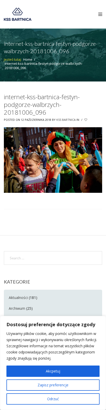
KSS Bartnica (66, 120)
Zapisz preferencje (53, 384)
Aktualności (18, 297)
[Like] (86, 119)
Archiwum (17, 308)
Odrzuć (53, 398)
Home (27, 59)
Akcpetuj (53, 371)
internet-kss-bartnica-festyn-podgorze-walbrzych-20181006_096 (42, 104)
